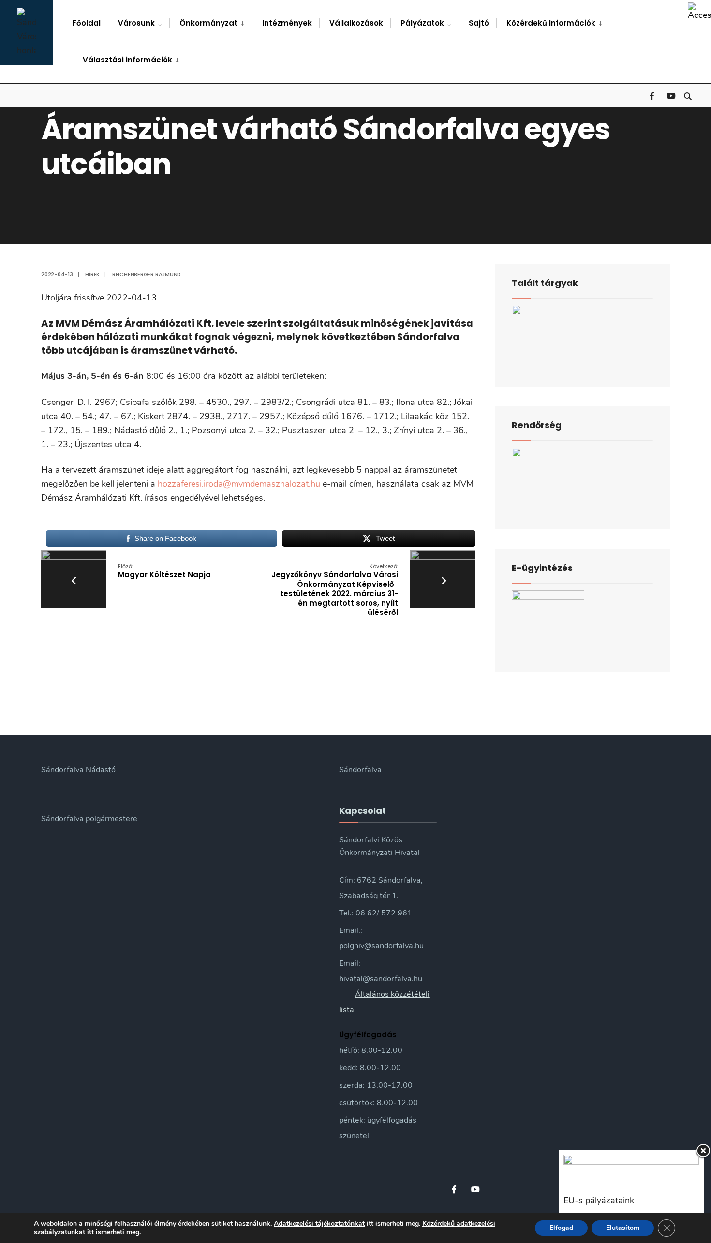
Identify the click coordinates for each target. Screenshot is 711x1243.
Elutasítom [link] (622, 1227)
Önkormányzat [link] (208, 23)
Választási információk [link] (127, 60)
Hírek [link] (92, 274)
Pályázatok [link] (422, 23)
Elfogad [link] (561, 1227)
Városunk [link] (136, 23)
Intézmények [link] (287, 23)
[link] (699, 11)
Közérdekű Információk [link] (550, 23)
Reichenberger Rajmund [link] (146, 274)
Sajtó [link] (479, 23)
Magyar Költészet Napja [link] (164, 571)
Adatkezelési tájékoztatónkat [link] (319, 1223)
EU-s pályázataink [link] (598, 1200)
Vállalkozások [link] (356, 23)
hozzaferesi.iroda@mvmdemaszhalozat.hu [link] (239, 484)
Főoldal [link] (87, 23)
